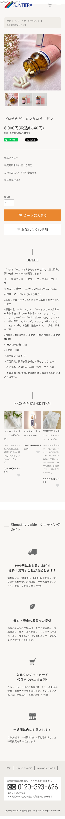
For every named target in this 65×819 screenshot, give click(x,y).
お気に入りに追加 (34, 229)
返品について (11, 157)
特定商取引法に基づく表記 (18, 165)
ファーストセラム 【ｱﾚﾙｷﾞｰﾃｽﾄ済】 (12, 435)
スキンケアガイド (24, 768)
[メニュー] (58, 5)
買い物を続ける (12, 179)
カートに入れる (35, 215)
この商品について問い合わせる (20, 172)
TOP (9, 20)
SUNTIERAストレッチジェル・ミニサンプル (51, 435)
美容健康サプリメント (17, 24)
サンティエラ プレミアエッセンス (32, 435)
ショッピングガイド (46, 768)
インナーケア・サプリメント (27, 20)
